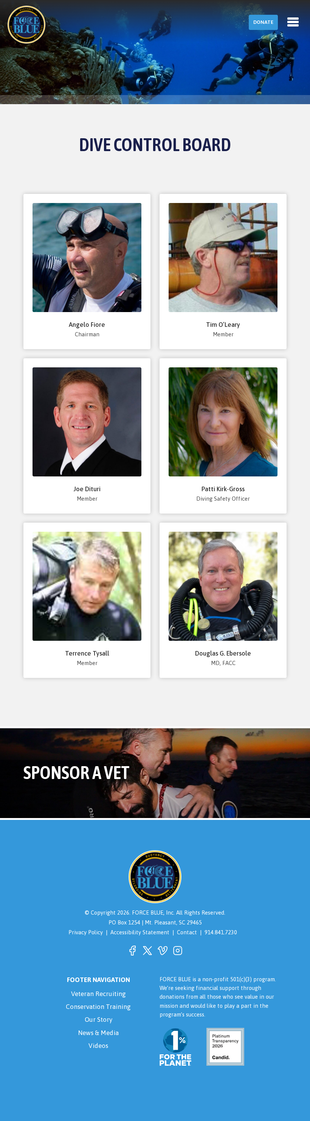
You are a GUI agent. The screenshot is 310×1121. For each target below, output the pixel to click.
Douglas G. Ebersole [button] (223, 653)
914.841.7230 (221, 932)
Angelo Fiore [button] (87, 324)
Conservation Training (98, 1006)
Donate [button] (263, 22)
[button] (132, 951)
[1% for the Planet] (175, 1061)
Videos (98, 1045)
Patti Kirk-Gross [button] (223, 489)
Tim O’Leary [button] (223, 324)
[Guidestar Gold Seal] (220, 1061)
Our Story (98, 1019)
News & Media (98, 1033)
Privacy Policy (85, 932)
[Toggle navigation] (293, 22)
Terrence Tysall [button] (87, 653)
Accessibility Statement (139, 932)
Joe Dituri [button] (87, 489)
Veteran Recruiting (98, 994)
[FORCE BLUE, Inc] (26, 25)
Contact (187, 932)
